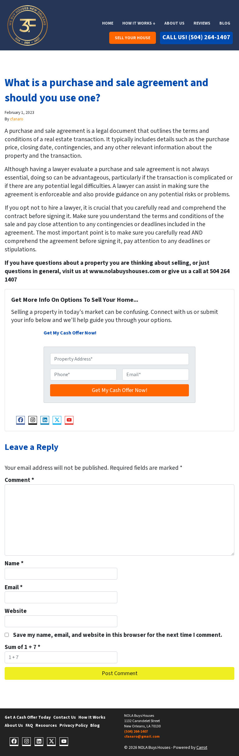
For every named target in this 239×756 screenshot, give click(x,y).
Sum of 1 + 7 (22, 647)
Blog (224, 23)
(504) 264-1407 (136, 731)
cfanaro (16, 119)
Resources (46, 725)
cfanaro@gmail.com (142, 736)
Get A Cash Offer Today (28, 717)
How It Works (91, 717)
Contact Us (64, 717)
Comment (19, 480)
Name (14, 563)
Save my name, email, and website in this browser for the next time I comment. (117, 635)
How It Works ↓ (138, 23)
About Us (174, 23)
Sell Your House (132, 38)
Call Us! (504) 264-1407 (196, 37)
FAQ (29, 725)
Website (16, 611)
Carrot (201, 747)
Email (14, 587)
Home (107, 23)
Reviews (202, 23)
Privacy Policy (73, 725)
